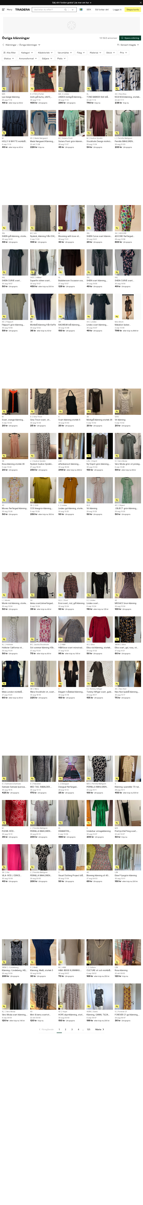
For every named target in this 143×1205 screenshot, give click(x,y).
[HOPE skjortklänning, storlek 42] (71, 996)
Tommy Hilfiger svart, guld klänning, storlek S (99, 692)
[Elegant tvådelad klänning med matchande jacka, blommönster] (71, 674)
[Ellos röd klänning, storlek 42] (100, 629)
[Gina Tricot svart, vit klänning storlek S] (43, 402)
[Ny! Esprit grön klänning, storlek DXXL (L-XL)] (100, 446)
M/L (59, 94)
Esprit (94, 461)
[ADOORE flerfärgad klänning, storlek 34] (128, 218)
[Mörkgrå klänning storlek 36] (100, 402)
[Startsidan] (22, 9)
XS (31, 138)
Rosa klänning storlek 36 (13, 464)
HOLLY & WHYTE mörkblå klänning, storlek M (13, 141)
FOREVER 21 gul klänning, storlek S (126, 1014)
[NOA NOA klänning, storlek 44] (128, 79)
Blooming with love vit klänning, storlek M (68, 236)
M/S (3, 94)
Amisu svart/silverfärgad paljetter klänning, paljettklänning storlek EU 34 (42, 603)
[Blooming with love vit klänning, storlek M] (71, 218)
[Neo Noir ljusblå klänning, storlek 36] (128, 674)
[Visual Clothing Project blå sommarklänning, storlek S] (71, 857)
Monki (7, 600)
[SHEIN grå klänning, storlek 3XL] (15, 218)
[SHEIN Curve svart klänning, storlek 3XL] (100, 218)
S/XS (117, 417)
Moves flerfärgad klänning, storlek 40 (14, 508)
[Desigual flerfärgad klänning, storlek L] (71, 769)
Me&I (35, 967)
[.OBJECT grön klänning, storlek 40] (128, 490)
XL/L (88, 505)
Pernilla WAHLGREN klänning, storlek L (124, 141)
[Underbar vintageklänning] (100, 813)
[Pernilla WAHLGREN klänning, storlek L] (128, 123)
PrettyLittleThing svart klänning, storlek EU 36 (125, 831)
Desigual (65, 784)
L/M (59, 461)
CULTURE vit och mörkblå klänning (98, 970)
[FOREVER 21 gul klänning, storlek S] (128, 996)
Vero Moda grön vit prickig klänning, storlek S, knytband (127, 464)
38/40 (117, 645)
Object (122, 505)
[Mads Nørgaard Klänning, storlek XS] (43, 123)
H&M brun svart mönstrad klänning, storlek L (70, 647)
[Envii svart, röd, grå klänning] (71, 585)
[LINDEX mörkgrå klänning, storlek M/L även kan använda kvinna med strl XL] (71, 79)
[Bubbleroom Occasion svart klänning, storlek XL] (71, 262)
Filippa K (9, 322)
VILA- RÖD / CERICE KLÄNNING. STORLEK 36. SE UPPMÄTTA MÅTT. (15, 875)
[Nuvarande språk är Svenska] (81, 9)
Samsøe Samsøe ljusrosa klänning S (13, 787)
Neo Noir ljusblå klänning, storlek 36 (126, 692)
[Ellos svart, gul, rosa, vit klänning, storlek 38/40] (128, 629)
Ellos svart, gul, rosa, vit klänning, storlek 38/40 (126, 647)
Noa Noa (122, 94)
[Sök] (65, 9)
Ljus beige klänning (11, 97)
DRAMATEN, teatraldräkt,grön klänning (70, 831)
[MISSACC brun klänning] (128, 585)
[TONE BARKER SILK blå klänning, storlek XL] (100, 79)
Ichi (35, 233)
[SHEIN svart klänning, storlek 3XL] (100, 262)
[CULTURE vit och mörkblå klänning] (100, 952)
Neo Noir (123, 689)
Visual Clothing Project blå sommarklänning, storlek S (70, 875)
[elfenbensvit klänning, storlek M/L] (71, 446)
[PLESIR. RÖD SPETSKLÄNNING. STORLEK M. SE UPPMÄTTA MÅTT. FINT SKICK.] (15, 813)
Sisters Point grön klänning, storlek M (71, 141)
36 (88, 417)
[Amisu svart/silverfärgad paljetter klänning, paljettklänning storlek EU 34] (43, 585)
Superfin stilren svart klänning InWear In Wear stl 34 (42, 280)
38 (31, 322)
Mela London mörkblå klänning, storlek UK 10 (12, 692)
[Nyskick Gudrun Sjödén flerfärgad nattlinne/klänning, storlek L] (43, 446)
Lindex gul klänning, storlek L (71, 508)
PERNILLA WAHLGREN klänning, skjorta (97, 787)
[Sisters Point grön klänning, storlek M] (71, 123)
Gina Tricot (37, 417)
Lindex (66, 94)
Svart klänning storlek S (69, 420)
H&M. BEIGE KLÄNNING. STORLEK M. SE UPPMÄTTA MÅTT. (71, 970)
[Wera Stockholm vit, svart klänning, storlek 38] (43, 674)
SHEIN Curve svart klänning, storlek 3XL (99, 236)
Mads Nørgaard (40, 138)
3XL (3, 233)
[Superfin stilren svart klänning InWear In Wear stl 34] (43, 262)
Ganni (95, 1012)
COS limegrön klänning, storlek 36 (41, 508)
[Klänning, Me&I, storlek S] (43, 952)
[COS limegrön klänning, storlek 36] (43, 490)
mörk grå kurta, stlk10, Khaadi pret (40, 97)
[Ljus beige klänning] (15, 79)
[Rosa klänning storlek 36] (15, 446)
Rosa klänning (121, 970)
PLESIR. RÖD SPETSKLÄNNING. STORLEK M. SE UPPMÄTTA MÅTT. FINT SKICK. (15, 831)
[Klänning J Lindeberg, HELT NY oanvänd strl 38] (15, 952)
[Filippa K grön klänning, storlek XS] (15, 307)
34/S (32, 277)
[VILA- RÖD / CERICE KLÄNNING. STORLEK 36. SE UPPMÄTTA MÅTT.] (15, 857)
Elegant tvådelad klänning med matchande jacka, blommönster (70, 692)
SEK (89, 9)
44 (116, 94)
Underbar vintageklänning (99, 831)
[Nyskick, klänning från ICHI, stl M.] (43, 218)
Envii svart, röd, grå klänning (71, 603)
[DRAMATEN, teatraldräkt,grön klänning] (71, 813)
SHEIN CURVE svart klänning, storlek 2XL (124, 280)
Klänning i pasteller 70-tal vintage (127, 787)
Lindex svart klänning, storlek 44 (97, 325)
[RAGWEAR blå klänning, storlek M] (71, 307)
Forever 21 (122, 1012)
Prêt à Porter (38, 94)
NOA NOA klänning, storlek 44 (127, 97)
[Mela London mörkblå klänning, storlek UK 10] (15, 674)
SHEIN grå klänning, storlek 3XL (14, 236)
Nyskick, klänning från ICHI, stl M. (42, 236)
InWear (39, 277)
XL (88, 94)
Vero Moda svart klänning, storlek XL (14, 1014)
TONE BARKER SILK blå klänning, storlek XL (97, 97)
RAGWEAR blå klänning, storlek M (69, 325)
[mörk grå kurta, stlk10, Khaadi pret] (43, 79)
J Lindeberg (13, 967)
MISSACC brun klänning (125, 603)
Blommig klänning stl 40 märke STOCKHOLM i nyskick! (97, 875)
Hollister (9, 645)
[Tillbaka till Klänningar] (3, 45)
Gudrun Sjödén (96, 138)
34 (116, 233)
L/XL (88, 461)
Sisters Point (67, 138)
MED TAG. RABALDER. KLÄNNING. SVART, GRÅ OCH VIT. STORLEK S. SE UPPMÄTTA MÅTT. (41, 787)
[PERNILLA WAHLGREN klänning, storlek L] (43, 813)
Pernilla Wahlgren (125, 138)
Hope (65, 1012)
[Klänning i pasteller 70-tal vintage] (128, 769)
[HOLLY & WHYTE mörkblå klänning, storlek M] (15, 123)
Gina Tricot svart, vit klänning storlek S (39, 420)
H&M (63, 645)
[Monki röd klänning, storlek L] (15, 585)
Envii (66, 600)
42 (116, 600)
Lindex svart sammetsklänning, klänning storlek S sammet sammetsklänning (99, 603)
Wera (36, 689)
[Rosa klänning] (128, 952)
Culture (93, 967)
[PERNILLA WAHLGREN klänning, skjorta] (100, 769)
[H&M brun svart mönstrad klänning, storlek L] (71, 629)
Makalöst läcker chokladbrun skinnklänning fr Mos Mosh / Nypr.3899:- (128, 325)
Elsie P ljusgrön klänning (126, 875)
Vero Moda (122, 461)
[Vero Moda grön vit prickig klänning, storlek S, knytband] (128, 446)
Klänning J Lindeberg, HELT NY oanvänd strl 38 (14, 970)
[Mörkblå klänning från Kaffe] (43, 307)
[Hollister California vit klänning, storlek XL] (15, 629)
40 (3, 505)
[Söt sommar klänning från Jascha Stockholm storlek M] (43, 629)
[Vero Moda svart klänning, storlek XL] (15, 996)
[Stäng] (141, 2)
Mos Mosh (119, 322)
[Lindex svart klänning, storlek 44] (100, 307)
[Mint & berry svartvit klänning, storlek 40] (43, 996)
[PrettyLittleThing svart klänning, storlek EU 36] (128, 813)
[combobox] (50, 9)
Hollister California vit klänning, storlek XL (12, 647)
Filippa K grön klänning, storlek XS (12, 325)
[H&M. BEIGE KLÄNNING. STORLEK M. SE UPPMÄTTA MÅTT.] (71, 952)
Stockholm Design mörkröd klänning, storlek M (99, 141)
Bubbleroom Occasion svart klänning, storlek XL (71, 280)
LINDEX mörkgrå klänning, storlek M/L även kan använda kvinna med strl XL (71, 97)
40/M (89, 1012)
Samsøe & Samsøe (13, 784)
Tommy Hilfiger (96, 689)
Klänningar (11, 45)
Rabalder (37, 784)
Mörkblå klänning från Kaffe (43, 325)
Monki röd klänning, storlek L (14, 603)
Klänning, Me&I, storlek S (41, 970)
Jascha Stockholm (41, 645)
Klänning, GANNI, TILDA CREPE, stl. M (97, 1014)
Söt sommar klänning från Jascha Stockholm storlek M (43, 647)
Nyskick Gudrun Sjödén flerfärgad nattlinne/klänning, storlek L (43, 464)
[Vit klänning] (128, 402)
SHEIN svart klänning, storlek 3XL (96, 280)
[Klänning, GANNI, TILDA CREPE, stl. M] (100, 996)
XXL (3, 277)
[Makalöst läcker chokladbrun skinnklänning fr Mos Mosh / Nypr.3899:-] (128, 307)
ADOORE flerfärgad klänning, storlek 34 (124, 236)
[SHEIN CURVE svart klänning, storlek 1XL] (15, 262)
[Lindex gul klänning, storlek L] (71, 490)
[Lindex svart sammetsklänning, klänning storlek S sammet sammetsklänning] (100, 585)
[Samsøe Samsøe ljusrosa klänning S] (15, 769)
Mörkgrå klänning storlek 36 (99, 420)
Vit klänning (120, 420)
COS (36, 505)
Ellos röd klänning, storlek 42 (98, 647)
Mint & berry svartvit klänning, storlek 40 (39, 1014)
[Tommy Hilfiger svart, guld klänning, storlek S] (100, 674)
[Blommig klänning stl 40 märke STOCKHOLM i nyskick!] (100, 857)
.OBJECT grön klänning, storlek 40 (126, 508)
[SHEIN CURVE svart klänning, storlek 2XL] (128, 262)
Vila (7, 872)
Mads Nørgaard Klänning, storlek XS (41, 141)
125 (88, 1029)
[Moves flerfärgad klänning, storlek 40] (15, 490)
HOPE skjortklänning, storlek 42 (71, 1014)
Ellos (93, 645)
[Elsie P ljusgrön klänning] (128, 857)
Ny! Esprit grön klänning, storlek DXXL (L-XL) (98, 464)
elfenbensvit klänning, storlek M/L (68, 464)
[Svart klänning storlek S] (71, 402)
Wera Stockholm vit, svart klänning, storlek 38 (42, 692)
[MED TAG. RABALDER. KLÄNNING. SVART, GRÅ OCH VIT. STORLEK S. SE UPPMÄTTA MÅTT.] (43, 769)
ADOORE (122, 233)
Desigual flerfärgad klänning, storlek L (67, 787)
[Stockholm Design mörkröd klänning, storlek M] (100, 123)
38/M (4, 967)
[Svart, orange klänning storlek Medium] (15, 402)
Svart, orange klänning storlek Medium (12, 420)
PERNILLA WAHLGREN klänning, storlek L (40, 831)
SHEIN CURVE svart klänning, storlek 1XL (11, 280)
